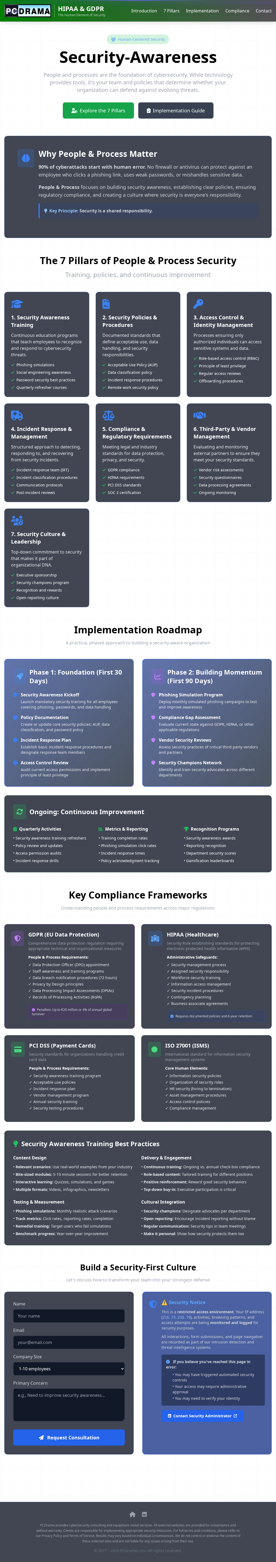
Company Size (27, 1357)
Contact (264, 11)
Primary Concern (30, 1383)
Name (19, 1304)
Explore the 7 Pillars (102, 110)
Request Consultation (72, 1437)
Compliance (237, 11)
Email (18, 1330)
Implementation (202, 11)
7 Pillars (172, 11)
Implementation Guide (179, 110)
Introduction (144, 11)
